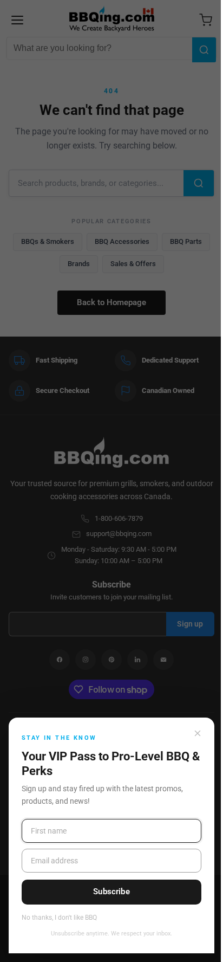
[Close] (197, 733)
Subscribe (111, 891)
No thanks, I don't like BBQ (59, 917)
